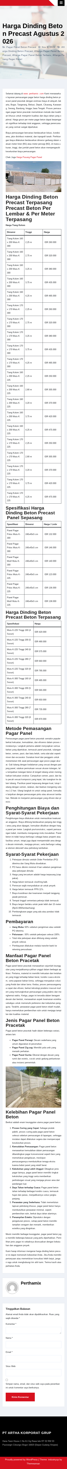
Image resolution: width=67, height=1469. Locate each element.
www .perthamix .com (33, 93)
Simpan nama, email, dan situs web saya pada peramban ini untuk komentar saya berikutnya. (33, 1386)
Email (9, 1352)
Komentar (11, 1324)
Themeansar (33, 1463)
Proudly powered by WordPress (21, 1459)
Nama (9, 1338)
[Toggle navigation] (61, 3)
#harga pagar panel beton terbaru (31, 55)
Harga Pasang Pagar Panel (29, 157)
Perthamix (31, 1283)
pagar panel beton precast (21, 47)
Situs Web (10, 1366)
